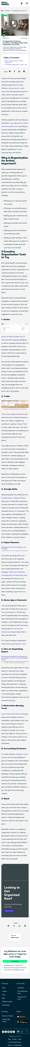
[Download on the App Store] (21, 1018)
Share (6, 72)
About (4, 988)
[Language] (21, 3)
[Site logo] (5, 3)
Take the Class (9, 911)
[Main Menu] (27, 3)
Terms (19, 1039)
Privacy (14, 1039)
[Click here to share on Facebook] (14, 71)
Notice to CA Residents (15, 1045)
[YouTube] (8, 1032)
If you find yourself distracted (11, 714)
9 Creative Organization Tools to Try (16, 64)
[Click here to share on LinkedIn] (19, 71)
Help (9, 1039)
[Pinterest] (11, 1032)
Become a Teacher (7, 1016)
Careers (4, 991)
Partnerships (6, 1005)
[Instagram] (3, 1032)
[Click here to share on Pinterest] (24, 71)
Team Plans (20, 988)
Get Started (15, 961)
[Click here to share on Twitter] (9, 71)
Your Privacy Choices (15, 1042)
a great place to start (18, 644)
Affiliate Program (7, 1001)
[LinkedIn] (6, 1032)
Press (3, 994)
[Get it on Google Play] (22, 1023)
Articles (7, 10)
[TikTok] (14, 1032)
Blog (3, 998)
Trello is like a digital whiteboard (12, 414)
